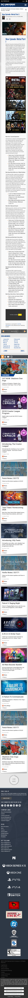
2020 (23, 351)
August (16, 344)
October (16, 346)
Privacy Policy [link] (18, 996)
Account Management (6, 817)
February (17, 339)
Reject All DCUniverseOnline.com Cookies (14, 991)
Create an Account (5, 815)
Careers (3, 813)
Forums (3, 830)
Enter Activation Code (6, 818)
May (5, 342)
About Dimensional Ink (6, 812)
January (6, 339)
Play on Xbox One (5, 847)
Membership (4, 835)
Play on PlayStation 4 (6, 844)
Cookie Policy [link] (10, 996)
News (2, 828)
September (6, 346)
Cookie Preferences (5, 974)
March (5, 340)
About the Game (5, 826)
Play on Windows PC (5, 851)
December (17, 347)
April (16, 340)
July (5, 344)
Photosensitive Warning (6, 970)
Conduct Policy (4, 975)
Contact (3, 977)
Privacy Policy (4, 966)
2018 (5, 351)
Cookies (3, 972)
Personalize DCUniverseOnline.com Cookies (14, 994)
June (16, 342)
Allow (20, 314)
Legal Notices (4, 965)
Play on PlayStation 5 (6, 842)
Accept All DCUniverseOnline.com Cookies (14, 988)
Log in (23, 1)
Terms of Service (5, 968)
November (6, 347)
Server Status (4, 831)
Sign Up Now (6, 798)
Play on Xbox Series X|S (6, 846)
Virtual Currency (4, 833)
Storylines (3, 836)
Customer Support (5, 820)
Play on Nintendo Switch (6, 849)
